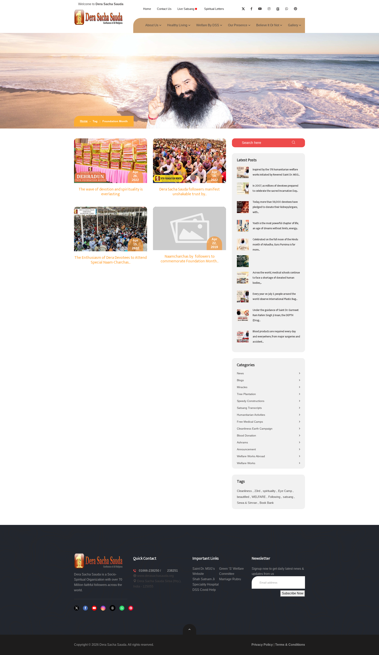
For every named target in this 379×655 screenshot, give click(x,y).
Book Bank (267, 502)
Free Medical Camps (250, 421)
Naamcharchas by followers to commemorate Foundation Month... (190, 259)
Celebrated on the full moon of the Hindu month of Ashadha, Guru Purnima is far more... (275, 244)
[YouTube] (94, 608)
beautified (243, 496)
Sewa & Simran (247, 502)
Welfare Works (246, 463)
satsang (288, 496)
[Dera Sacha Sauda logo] (98, 560)
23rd (257, 491)
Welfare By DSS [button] (207, 25)
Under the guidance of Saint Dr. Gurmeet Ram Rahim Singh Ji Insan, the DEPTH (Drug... (276, 315)
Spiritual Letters (214, 8)
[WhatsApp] (121, 608)
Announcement (246, 449)
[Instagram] (103, 608)
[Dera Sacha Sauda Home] (98, 17)
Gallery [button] (293, 25)
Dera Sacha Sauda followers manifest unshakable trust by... (189, 191)
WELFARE (259, 496)
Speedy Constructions (250, 401)
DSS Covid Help (204, 589)
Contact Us (164, 8)
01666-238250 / (150, 570)
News (240, 373)
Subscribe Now (292, 593)
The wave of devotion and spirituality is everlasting (111, 191)
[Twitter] (76, 608)
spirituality (269, 491)
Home (147, 8)
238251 (172, 570)
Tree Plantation (246, 394)
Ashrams (242, 442)
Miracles (242, 387)
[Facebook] (85, 608)
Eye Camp (285, 491)
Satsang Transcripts (249, 407)
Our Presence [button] (237, 25)
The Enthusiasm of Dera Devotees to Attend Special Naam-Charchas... (110, 260)
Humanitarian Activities (251, 414)
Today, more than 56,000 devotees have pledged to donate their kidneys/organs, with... (275, 207)
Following (274, 496)
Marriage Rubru (230, 579)
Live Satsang (186, 8)
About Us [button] (151, 25)
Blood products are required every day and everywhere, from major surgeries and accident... (276, 336)
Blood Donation (246, 435)
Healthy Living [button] (177, 25)
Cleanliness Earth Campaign (254, 428)
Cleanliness (245, 491)
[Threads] (112, 608)
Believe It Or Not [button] (267, 25)
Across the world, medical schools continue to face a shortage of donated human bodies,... (276, 277)
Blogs (240, 380)
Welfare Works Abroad (251, 456)
